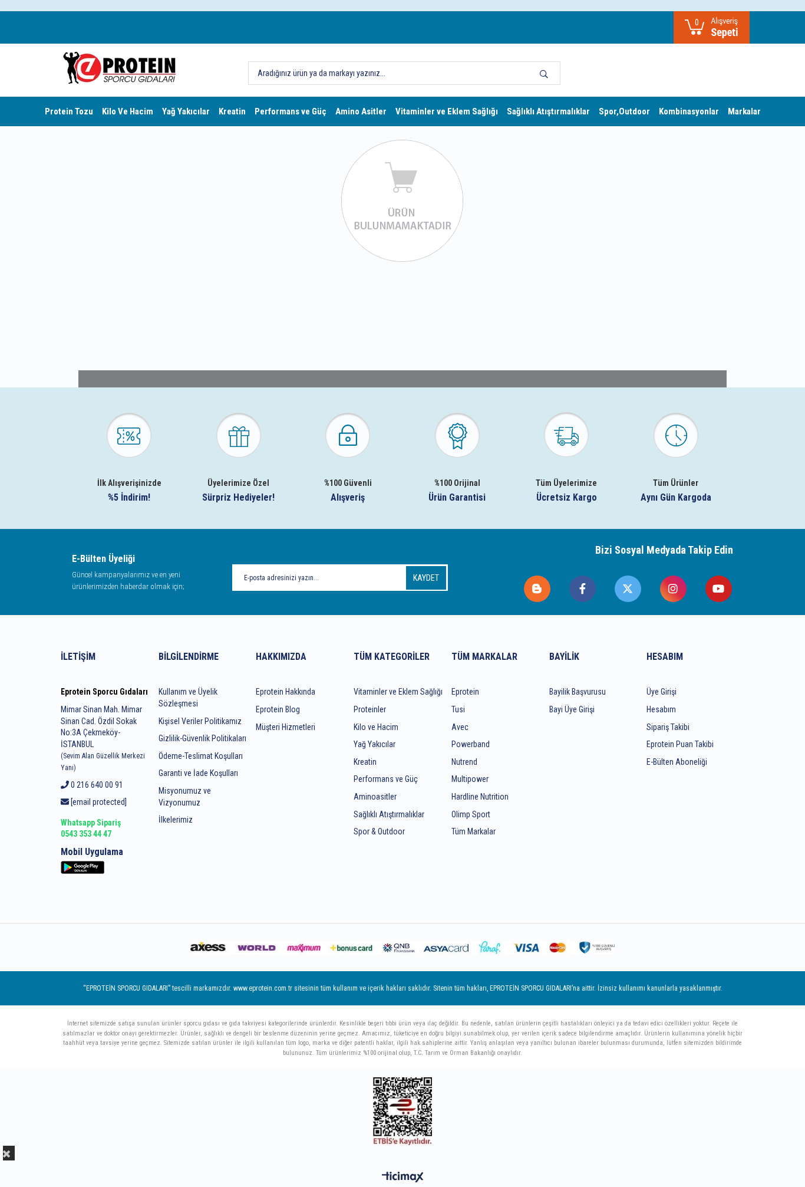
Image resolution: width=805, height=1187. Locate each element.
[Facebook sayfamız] (583, 589)
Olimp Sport (470, 814)
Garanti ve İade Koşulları (198, 773)
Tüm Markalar (473, 831)
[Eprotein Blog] (538, 589)
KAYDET (426, 578)
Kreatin (232, 111)
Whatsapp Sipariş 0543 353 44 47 (91, 828)
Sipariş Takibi (667, 727)
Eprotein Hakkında (285, 691)
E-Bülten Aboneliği (676, 762)
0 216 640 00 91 (96, 785)
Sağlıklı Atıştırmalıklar (548, 111)
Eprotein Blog (278, 709)
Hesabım (661, 709)
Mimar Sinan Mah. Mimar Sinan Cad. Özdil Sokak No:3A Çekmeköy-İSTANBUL (103, 738)
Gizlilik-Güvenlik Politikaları (202, 738)
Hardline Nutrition (480, 796)
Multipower (470, 779)
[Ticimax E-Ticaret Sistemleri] (403, 1178)
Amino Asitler (361, 111)
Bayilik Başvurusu (577, 691)
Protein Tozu (69, 111)
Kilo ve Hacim (376, 727)
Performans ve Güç (290, 111)
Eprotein (465, 691)
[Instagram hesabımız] (674, 589)
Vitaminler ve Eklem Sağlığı (446, 111)
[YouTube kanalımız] (719, 589)
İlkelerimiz (176, 819)
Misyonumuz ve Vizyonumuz (185, 796)
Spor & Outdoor (379, 831)
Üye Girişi (661, 691)
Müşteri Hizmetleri (285, 727)
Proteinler (370, 709)
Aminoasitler (375, 796)
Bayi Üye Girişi (572, 709)
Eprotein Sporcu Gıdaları (104, 691)
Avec (460, 727)
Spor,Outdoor (624, 111)
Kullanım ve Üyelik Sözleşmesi (188, 697)
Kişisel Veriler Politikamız (200, 721)
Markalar (744, 111)
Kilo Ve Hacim (127, 111)
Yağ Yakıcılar (186, 111)
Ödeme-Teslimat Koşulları (201, 756)
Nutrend (464, 762)
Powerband (470, 744)
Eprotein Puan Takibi (680, 744)
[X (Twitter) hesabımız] (628, 589)
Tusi (458, 709)
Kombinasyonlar (689, 111)
